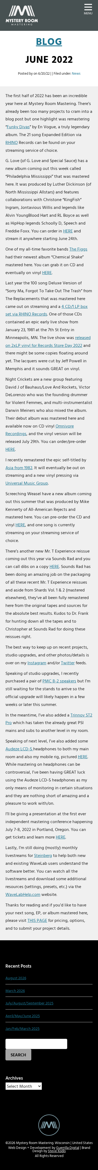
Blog (49, 41)
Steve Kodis (57, 1150)
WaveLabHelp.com (22, 894)
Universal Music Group (26, 483)
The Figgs (78, 249)
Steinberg (43, 855)
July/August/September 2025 (29, 1003)
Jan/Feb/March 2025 (22, 1028)
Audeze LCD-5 (19, 748)
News (76, 73)
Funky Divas (18, 126)
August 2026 (15, 978)
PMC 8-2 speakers (59, 681)
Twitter (68, 662)
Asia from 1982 (18, 467)
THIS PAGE (37, 920)
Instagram (36, 662)
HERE (68, 231)
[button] (88, 9)
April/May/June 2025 (22, 1015)
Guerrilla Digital (67, 1147)
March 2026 (15, 990)
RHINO (11, 142)
